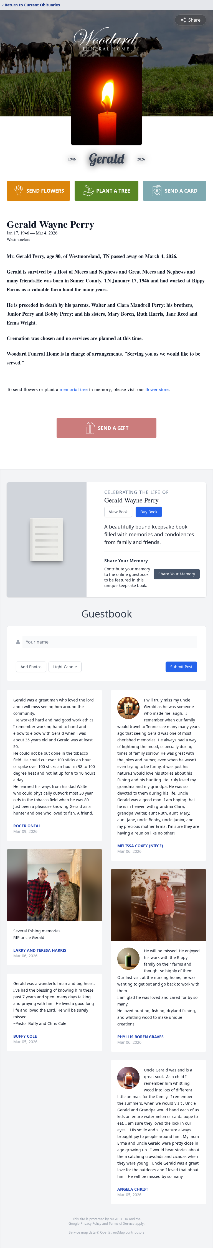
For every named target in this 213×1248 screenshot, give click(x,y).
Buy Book (148, 511)
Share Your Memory (176, 573)
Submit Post (181, 666)
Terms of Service (122, 1223)
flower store (157, 389)
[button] (54, 885)
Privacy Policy (90, 1223)
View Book (118, 511)
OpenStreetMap (112, 1232)
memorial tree (74, 389)
